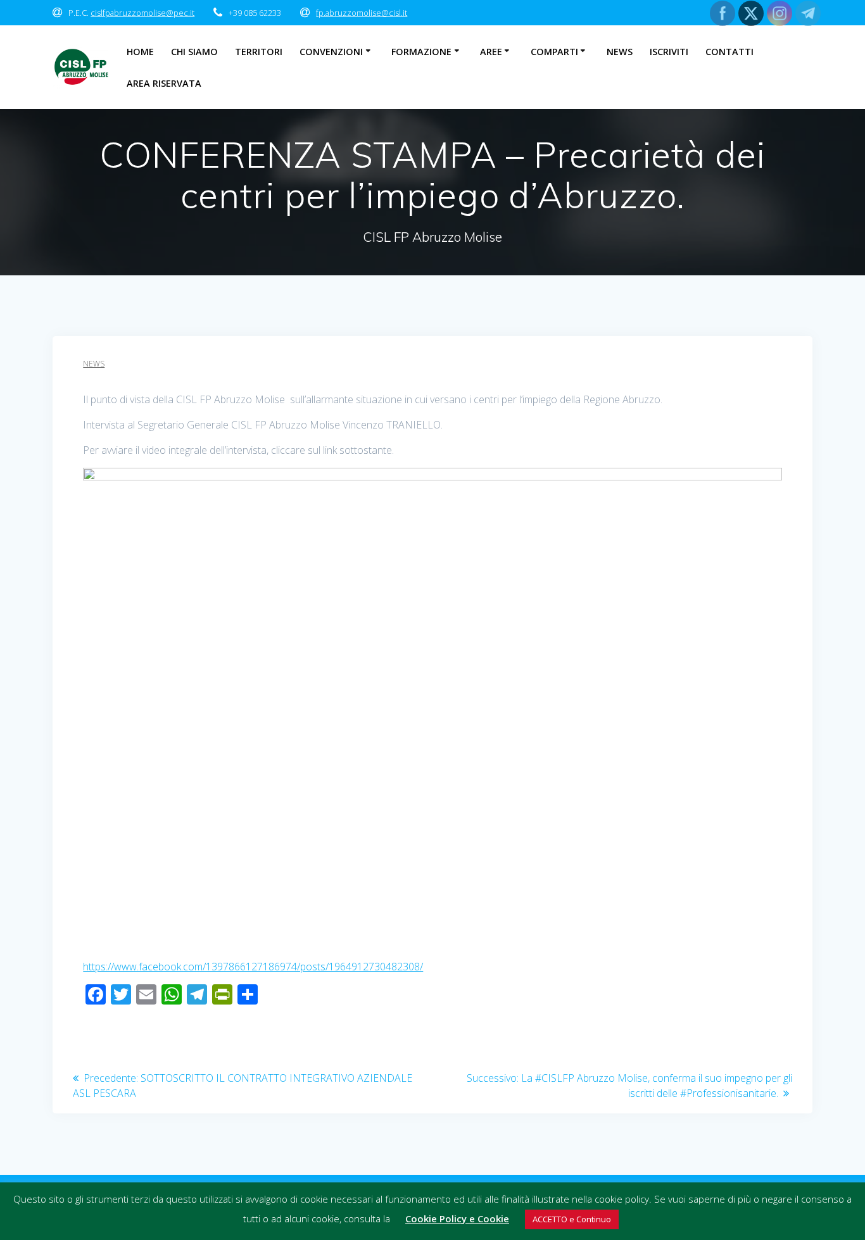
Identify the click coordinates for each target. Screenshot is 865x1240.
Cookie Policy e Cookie (457, 1218)
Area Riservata (164, 83)
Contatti (729, 52)
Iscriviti (669, 52)
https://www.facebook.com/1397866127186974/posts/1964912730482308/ (253, 967)
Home (140, 52)
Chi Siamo (194, 52)
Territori (258, 52)
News (620, 52)
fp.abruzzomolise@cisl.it (361, 12)
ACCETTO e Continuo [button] (572, 1219)
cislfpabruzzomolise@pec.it (142, 12)
